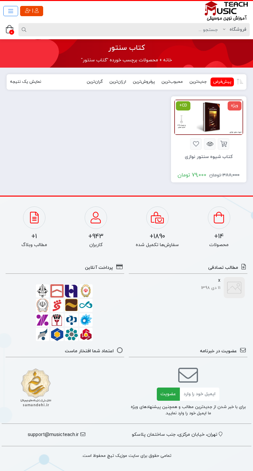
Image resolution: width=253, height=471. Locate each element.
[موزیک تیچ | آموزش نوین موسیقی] (227, 11)
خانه (167, 60)
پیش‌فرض (222, 82)
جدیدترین (198, 82)
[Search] (25, 29)
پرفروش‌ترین (144, 82)
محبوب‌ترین (172, 82)
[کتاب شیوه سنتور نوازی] (208, 117)
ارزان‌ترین (117, 82)
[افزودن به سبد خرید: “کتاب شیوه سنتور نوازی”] (223, 144)
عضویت (168, 394)
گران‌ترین (95, 82)
